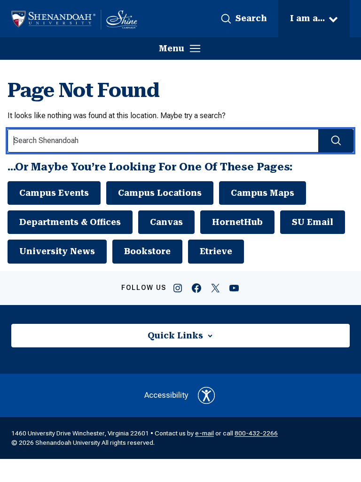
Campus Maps (262, 193)
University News (57, 251)
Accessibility (166, 395)
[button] (243, 19)
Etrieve (216, 251)
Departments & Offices (70, 222)
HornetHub (237, 222)
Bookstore (147, 251)
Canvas (166, 222)
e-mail (204, 433)
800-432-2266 (256, 433)
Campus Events (54, 193)
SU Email (312, 222)
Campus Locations (160, 193)
